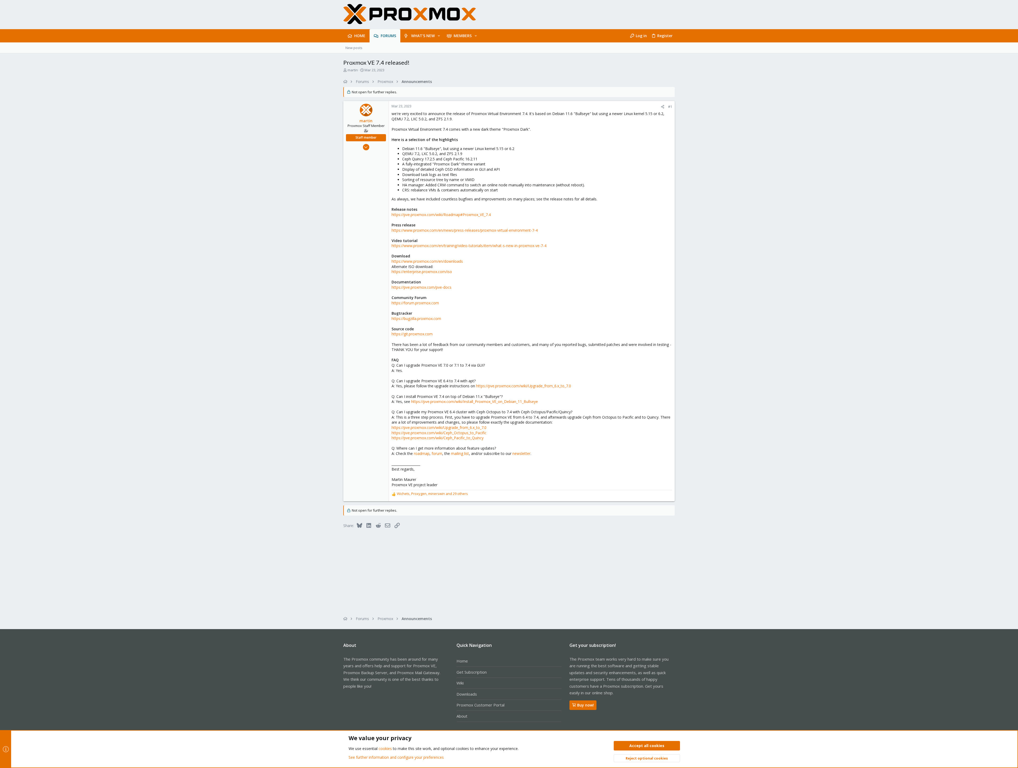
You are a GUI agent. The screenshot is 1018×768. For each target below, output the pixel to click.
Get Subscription (472, 672)
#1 (670, 106)
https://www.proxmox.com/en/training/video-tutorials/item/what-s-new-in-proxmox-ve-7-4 (469, 245)
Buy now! (585, 705)
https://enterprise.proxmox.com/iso (422, 271)
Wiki (460, 683)
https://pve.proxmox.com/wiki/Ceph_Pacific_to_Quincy (438, 437)
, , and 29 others (432, 493)
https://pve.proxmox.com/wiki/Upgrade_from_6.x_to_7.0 (523, 385)
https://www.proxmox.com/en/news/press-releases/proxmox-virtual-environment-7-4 (465, 230)
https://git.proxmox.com (412, 333)
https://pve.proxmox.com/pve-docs (421, 287)
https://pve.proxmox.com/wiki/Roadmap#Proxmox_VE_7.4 (441, 214)
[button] (438, 36)
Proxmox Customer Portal (480, 705)
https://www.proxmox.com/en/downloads (427, 261)
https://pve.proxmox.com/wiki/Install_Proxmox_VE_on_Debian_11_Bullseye (474, 401)
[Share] (662, 106)
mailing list (460, 453)
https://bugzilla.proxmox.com (416, 318)
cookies (385, 748)
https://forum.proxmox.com (415, 302)
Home (462, 661)
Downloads (467, 694)
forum (437, 453)
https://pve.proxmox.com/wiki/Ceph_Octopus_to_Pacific (439, 432)
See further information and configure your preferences (396, 757)
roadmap (421, 453)
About (462, 716)
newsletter (521, 453)
